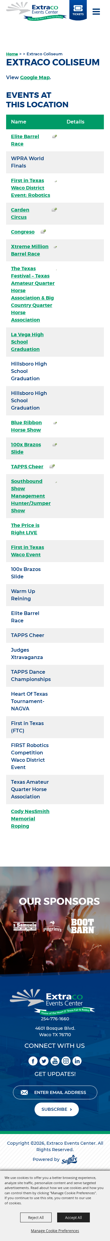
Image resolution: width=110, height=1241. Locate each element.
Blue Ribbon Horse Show (26, 426)
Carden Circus (20, 213)
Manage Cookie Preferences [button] (55, 1230)
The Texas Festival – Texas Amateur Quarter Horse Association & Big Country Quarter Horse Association (33, 294)
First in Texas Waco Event (27, 551)
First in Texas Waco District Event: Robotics (30, 187)
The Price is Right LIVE (25, 529)
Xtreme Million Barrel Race (30, 250)
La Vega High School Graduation (27, 341)
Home (12, 54)
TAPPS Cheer (27, 466)
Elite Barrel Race (25, 140)
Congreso (23, 232)
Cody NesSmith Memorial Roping (30, 818)
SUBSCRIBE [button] (54, 1109)
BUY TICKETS (77, 13)
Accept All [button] (73, 1217)
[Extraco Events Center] (36, 11)
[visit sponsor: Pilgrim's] (44, 927)
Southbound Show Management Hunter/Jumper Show (31, 496)
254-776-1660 (55, 1019)
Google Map (35, 77)
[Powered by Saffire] (69, 1159)
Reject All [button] (36, 1217)
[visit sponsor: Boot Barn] (74, 927)
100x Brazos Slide (26, 448)
